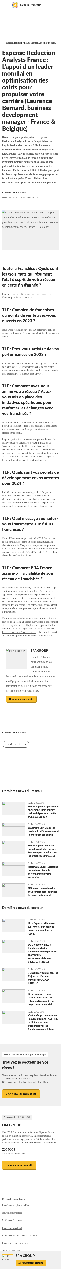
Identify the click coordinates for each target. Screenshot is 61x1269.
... (6, 38)
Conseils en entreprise (15, 744)
